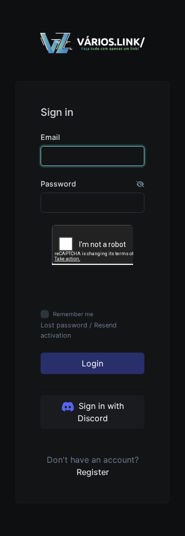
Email (50, 137)
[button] (140, 184)
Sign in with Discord (100, 412)
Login (92, 363)
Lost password (64, 325)
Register (93, 472)
